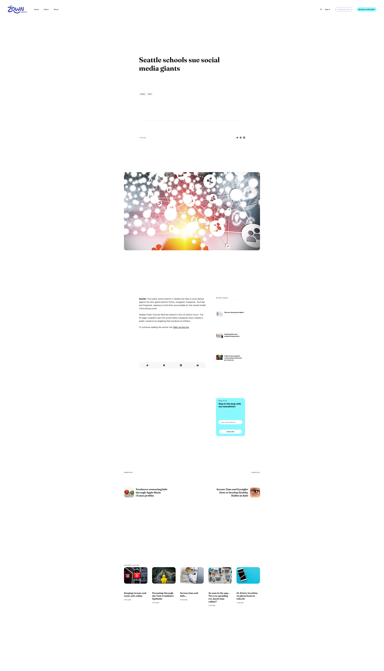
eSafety (142, 94)
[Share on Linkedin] (243, 138)
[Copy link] (197, 365)
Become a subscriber (367, 9)
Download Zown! (343, 9)
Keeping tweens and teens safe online (135, 594)
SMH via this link (181, 327)
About (56, 9)
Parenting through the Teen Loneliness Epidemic (163, 596)
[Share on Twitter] (236, 138)
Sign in (327, 9)
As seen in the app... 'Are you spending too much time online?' (219, 597)
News (149, 94)
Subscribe (230, 432)
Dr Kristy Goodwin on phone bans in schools (247, 596)
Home (36, 9)
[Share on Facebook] (240, 138)
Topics (46, 9)
